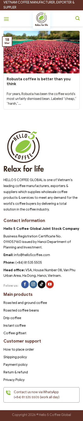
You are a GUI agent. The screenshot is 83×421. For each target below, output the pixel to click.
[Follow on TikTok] (41, 284)
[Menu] (6, 18)
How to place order (18, 349)
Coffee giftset (14, 333)
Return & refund (15, 372)
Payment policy (15, 365)
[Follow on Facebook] (25, 284)
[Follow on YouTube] (50, 284)
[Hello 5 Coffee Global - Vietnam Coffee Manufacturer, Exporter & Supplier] (41, 19)
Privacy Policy (14, 380)
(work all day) (36, 397)
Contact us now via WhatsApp (36, 392)
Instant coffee (14, 325)
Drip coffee (12, 318)
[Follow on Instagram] (33, 284)
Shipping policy (15, 357)
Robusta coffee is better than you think (39, 81)
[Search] (77, 18)
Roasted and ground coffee (25, 303)
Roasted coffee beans (21, 310)
